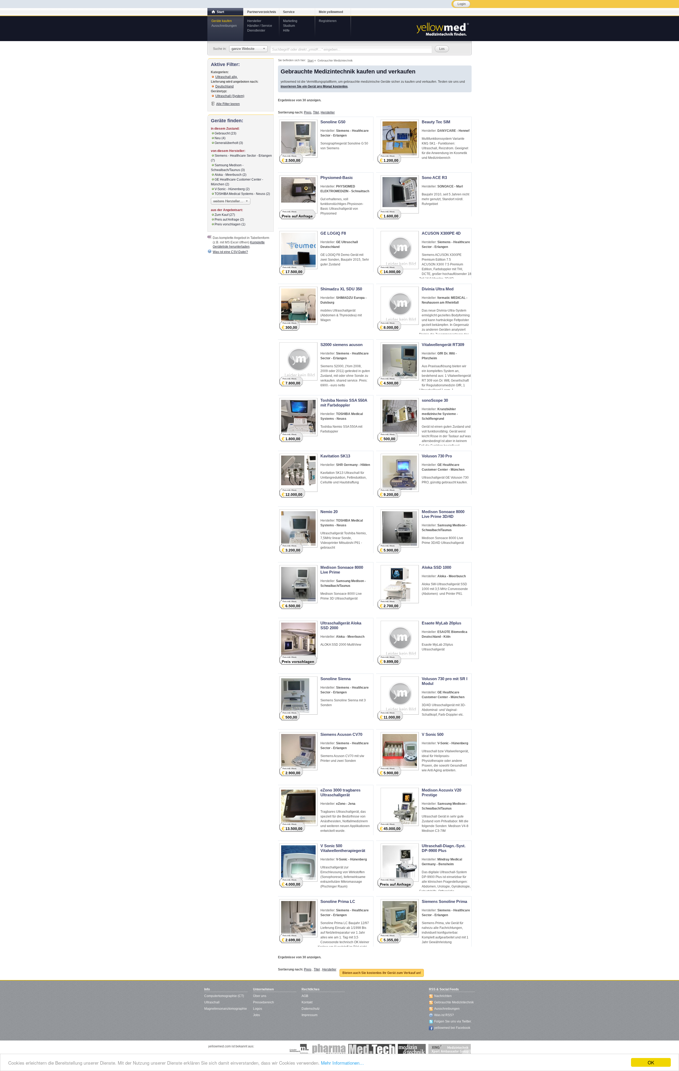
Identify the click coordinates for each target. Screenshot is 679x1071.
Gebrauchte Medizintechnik (454, 1002)
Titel (316, 112)
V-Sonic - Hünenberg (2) (232, 189)
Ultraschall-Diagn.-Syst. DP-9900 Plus (443, 848)
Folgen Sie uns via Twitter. (453, 1021)
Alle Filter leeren (228, 104)
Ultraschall (212, 1002)
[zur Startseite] (442, 28)
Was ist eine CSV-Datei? (230, 252)
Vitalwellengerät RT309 (443, 344)
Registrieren (328, 21)
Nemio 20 (329, 511)
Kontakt (307, 1002)
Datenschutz (311, 1009)
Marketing (290, 21)
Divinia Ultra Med (438, 289)
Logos (257, 1009)
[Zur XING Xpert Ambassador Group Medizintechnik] (449, 1049)
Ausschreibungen (224, 26)
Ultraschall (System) (229, 96)
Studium (289, 26)
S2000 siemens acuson (341, 344)
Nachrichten (443, 996)
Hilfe (286, 30)
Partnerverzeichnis (261, 12)
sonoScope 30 (435, 400)
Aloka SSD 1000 (436, 567)
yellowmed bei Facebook (452, 1028)
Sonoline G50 (332, 122)
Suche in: (220, 49)
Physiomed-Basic (336, 177)
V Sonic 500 (432, 734)
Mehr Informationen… (342, 1062)
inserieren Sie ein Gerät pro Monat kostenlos (314, 86)
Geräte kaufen (221, 21)
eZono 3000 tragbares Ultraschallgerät (340, 792)
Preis (307, 112)
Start (220, 12)
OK (651, 1062)
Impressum (309, 1015)
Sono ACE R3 (434, 177)
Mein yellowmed (331, 12)
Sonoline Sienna (335, 678)
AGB (305, 996)
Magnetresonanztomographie (225, 1009)
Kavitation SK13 (335, 456)
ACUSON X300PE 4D (441, 233)
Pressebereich (263, 1002)
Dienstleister (256, 30)
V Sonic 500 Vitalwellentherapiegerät (342, 848)
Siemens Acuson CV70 (341, 734)
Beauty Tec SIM (436, 122)
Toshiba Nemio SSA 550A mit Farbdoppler (343, 402)
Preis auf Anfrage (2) (229, 219)
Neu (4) (220, 138)
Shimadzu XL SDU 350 (341, 289)
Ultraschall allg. (226, 77)
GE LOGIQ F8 (333, 233)
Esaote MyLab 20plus (441, 623)
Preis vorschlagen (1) (230, 224)
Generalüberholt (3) (229, 143)
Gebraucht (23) (225, 133)
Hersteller (254, 21)
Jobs (256, 1015)
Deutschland (224, 86)
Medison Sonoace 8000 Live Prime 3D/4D (443, 514)
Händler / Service (259, 26)
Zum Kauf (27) (225, 215)
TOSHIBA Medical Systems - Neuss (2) (242, 194)
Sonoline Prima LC (337, 901)
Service (289, 12)
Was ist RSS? (444, 1015)
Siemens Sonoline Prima (444, 901)
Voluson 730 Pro (437, 456)
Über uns (259, 996)
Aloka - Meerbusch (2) (230, 175)
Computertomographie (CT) (224, 996)
